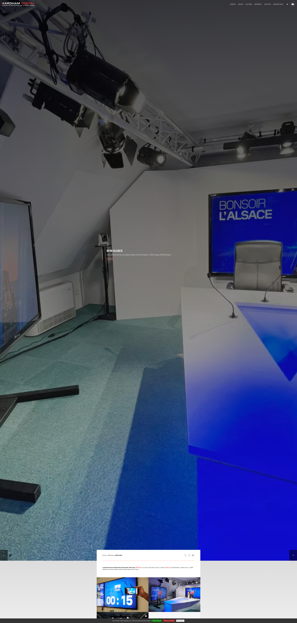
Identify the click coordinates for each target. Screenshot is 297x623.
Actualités (267, 4)
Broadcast (110, 259)
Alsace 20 (168, 567)
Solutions (249, 4)
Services (240, 4)
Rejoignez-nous (278, 4)
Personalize (180, 620)
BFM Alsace (139, 567)
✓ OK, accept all (156, 620)
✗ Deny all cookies (169, 620)
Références (258, 4)
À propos (233, 4)
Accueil (104, 555)
